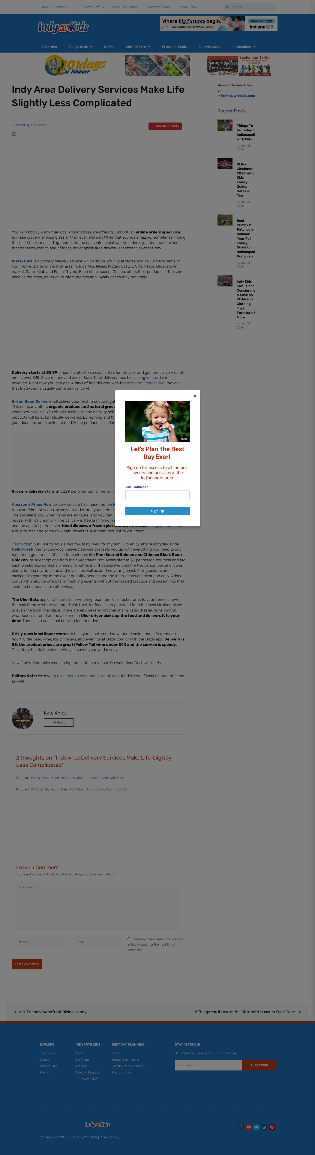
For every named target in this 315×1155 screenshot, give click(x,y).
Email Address (136, 487)
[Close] (195, 396)
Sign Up (157, 511)
